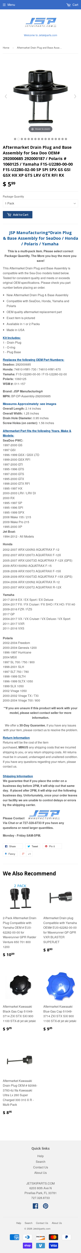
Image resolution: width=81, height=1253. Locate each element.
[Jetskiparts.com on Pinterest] (45, 1207)
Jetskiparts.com (41, 1228)
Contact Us (40, 1167)
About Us (40, 1172)
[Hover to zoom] (40, 96)
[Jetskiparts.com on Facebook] (35, 1207)
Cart (75, 4)
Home (6, 47)
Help (40, 1156)
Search (40, 1161)
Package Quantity (13, 196)
